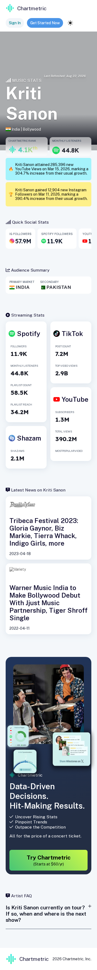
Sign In (15, 23)
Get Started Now (45, 23)
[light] (70, 23)
